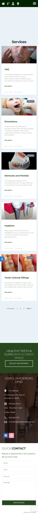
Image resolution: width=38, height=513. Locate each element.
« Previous (10, 308)
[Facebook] (5, 435)
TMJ (7, 69)
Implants (9, 225)
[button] (34, 3)
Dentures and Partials (17, 175)
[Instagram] (11, 435)
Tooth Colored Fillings (17, 277)
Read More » (9, 86)
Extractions (11, 121)
